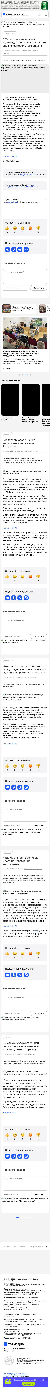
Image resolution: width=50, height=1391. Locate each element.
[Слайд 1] (19, 375)
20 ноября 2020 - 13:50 (11, 869)
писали (36, 930)
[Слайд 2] (22, 375)
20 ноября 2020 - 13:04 (11, 1054)
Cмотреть (28, 1384)
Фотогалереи (20, 1246)
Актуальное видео (38, 1246)
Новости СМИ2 (10, 156)
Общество (7, 434)
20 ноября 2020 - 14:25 (11, 677)
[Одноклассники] (13, 249)
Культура (7, 1037)
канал (10, 202)
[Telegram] (19, 249)
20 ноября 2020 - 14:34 (11, 451)
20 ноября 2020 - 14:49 (11, 50)
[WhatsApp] (26, 249)
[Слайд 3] (25, 375)
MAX (15, 202)
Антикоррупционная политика (16, 1373)
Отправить (38, 288)
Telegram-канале (27, 174)
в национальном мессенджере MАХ (21, 186)
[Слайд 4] (27, 375)
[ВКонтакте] (7, 249)
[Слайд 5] (30, 375)
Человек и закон (10, 33)
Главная (6, 1246)
